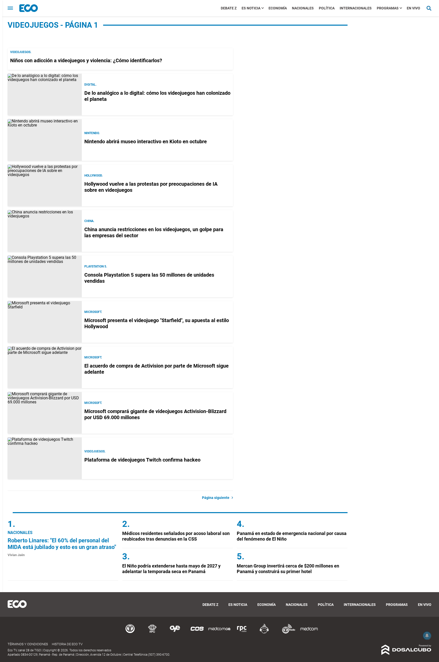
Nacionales (303, 8)
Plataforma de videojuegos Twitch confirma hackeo (142, 460)
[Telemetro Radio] (286, 632)
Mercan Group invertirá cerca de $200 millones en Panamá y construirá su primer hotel (288, 568)
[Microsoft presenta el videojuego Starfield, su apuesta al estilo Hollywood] (45, 322)
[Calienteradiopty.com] (264, 632)
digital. (90, 84)
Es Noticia (251, 8)
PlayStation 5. (95, 266)
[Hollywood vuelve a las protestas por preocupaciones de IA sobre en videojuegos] (45, 185)
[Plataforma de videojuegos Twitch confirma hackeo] (45, 458)
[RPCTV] (152, 632)
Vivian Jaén (16, 555)
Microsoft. (93, 312)
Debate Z (229, 8)
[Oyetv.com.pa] (175, 632)
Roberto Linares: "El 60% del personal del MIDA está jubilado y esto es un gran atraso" (62, 543)
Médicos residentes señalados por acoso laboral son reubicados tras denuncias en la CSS (176, 536)
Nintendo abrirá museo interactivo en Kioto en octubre (145, 141)
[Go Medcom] (219, 632)
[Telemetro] (130, 632)
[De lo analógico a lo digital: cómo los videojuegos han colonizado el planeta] (45, 94)
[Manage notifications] (427, 636)
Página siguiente (217, 497)
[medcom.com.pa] (309, 632)
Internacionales (356, 8)
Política (327, 8)
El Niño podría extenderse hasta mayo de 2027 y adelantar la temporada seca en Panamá (171, 568)
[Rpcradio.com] (242, 632)
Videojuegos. (20, 52)
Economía (278, 8)
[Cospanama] (197, 632)
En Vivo (413, 8)
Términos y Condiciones (28, 644)
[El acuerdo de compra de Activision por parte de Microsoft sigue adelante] (45, 367)
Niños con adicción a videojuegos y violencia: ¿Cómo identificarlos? (86, 60)
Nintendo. (92, 133)
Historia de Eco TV (67, 644)
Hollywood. (93, 175)
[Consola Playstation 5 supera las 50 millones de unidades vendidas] (45, 276)
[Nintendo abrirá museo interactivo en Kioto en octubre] (45, 140)
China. (89, 221)
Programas (388, 8)
